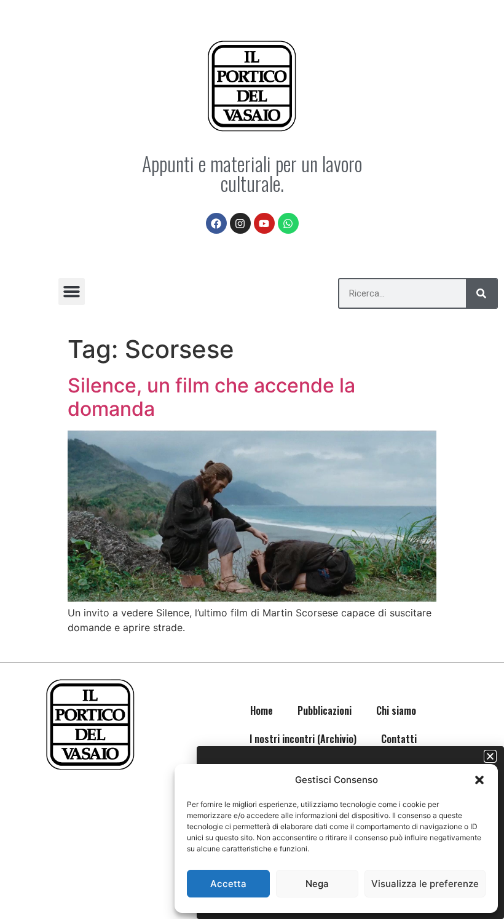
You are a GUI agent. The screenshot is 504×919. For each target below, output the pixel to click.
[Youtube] (264, 223)
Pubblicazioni (324, 710)
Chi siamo (396, 710)
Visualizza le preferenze (425, 883)
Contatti (399, 738)
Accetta (228, 883)
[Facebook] (216, 223)
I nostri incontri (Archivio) (303, 738)
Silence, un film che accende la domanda (211, 397)
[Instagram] (240, 223)
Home (261, 710)
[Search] (481, 293)
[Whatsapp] (288, 223)
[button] (479, 780)
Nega (317, 883)
